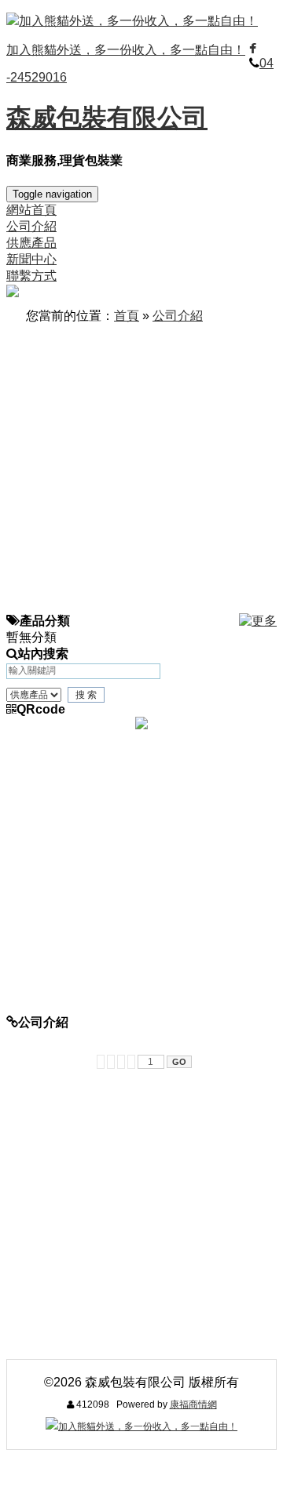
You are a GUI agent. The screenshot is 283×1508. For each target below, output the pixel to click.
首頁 (126, 315)
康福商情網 (193, 1404)
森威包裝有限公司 (107, 118)
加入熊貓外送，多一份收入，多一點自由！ (138, 20)
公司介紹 (178, 315)
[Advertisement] (141, 472)
